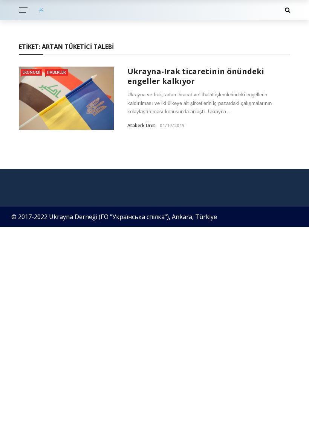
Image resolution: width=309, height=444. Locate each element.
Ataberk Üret (141, 125)
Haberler (56, 72)
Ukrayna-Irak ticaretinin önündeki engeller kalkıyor (195, 76)
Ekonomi (31, 72)
